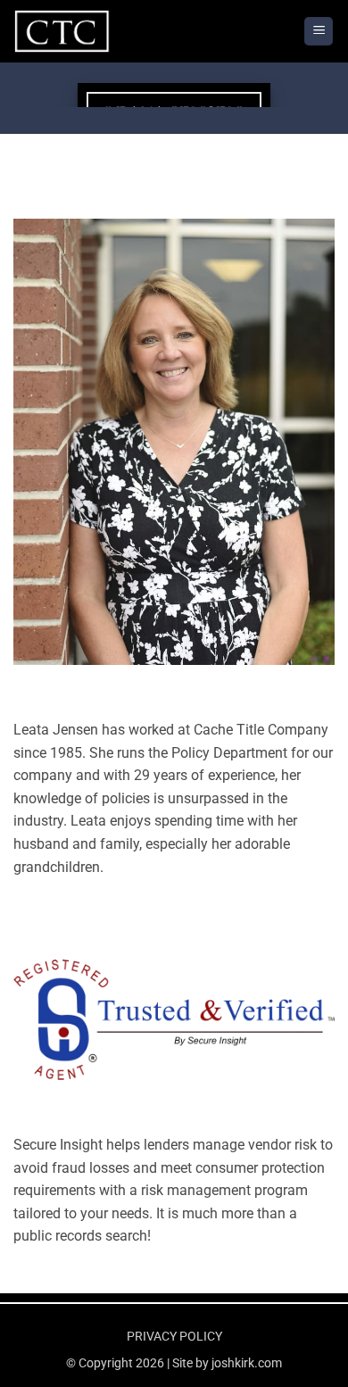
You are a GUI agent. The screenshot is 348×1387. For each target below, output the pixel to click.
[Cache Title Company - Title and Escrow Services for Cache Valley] (102, 31)
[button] (318, 31)
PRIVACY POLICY (174, 1336)
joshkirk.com (246, 1363)
